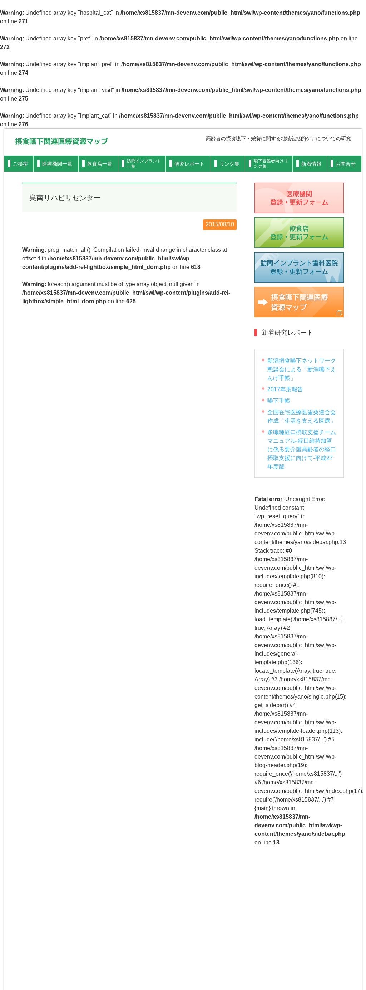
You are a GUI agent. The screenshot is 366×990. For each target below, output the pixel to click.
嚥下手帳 (278, 401)
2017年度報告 (285, 389)
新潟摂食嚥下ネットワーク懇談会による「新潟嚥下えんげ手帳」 (301, 369)
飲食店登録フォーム (299, 232)
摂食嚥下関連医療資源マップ (61, 141)
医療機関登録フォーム (299, 198)
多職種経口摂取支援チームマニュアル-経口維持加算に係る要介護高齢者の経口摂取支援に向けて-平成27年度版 (301, 449)
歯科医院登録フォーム (299, 267)
